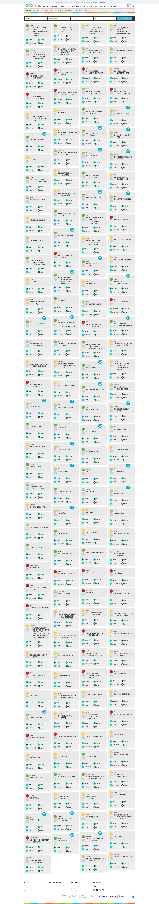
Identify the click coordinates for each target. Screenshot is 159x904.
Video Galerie (74, 888)
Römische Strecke (94, 695)
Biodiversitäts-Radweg (121, 555)
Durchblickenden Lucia (38, 589)
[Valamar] (102, 896)
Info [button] (114, 6)
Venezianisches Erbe (123, 856)
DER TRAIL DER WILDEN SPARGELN (67, 154)
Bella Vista (36, 568)
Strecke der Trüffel (123, 714)
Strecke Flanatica (38, 507)
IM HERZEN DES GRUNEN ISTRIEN (121, 388)
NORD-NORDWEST (122, 302)
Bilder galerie (74, 890)
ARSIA (89, 593)
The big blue (92, 532)
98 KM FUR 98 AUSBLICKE (36, 385)
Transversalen (45, 10)
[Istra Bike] (33, 4)
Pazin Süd (91, 756)
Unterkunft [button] (54, 6)
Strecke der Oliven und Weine (122, 655)
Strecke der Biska (122, 694)
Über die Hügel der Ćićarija (38, 656)
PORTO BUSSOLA (93, 197)
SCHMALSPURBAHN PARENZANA (94, 112)
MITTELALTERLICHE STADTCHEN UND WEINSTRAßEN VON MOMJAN (94, 30)
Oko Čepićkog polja (123, 634)
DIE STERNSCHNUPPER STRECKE (123, 158)
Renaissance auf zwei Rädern (38, 861)
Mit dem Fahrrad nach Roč (38, 676)
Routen (26, 882)
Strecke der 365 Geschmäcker (93, 325)
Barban (34, 798)
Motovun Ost (37, 737)
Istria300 (51, 887)
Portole (35, 695)
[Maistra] (82, 896)
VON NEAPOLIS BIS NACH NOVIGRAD (94, 52)
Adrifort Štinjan (38, 447)
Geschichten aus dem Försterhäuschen (66, 324)
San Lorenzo (36, 778)
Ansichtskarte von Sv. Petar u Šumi (95, 777)
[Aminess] (64, 896)
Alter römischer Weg (122, 136)
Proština (91, 512)
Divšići (62, 513)
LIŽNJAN (90, 492)
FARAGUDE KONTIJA (122, 239)
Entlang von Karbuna (64, 820)
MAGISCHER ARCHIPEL (39, 240)
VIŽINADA (62, 113)
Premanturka (93, 452)
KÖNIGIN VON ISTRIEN (39, 608)
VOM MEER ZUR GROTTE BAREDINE (38, 181)
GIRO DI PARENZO (37, 200)
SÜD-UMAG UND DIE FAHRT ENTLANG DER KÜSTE (67, 29)
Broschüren (73, 885)
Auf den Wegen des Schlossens (94, 840)
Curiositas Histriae (39, 527)
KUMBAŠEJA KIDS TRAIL (95, 389)
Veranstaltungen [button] (66, 6)
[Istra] (131, 896)
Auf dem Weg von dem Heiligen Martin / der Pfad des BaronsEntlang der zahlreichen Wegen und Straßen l (39, 633)
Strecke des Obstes (67, 736)
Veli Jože (118, 734)
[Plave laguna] (92, 896)
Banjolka (119, 471)
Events (50, 885)
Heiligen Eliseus (65, 407)
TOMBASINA (36, 717)
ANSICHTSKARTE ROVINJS (37, 303)
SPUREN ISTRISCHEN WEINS (66, 214)
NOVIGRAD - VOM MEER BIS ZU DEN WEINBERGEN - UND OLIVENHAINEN (38, 55)
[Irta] (72, 896)
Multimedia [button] (78, 6)
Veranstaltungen (55, 882)
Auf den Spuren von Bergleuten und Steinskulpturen (67, 616)
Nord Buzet (120, 674)
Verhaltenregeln (78, 10)
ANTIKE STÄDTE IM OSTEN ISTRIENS (94, 614)
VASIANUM (35, 406)
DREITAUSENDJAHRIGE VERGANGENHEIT (123, 345)
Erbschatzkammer (122, 260)
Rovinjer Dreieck (93, 304)
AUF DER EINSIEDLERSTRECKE (122, 282)
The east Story (121, 533)
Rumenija (35, 820)
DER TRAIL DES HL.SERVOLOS (92, 176)
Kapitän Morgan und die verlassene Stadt (66, 366)
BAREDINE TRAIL (37, 139)
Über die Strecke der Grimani (95, 860)
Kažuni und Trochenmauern (38, 488)
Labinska (91, 431)
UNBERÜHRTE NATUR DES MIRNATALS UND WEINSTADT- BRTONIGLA (67, 52)
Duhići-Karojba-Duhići (93, 798)
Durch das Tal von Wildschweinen (67, 697)
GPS (52, 10)
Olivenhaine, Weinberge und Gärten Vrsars (37, 262)
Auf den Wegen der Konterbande (94, 634)
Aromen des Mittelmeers (36, 345)
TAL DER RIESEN (121, 219)
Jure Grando (120, 795)
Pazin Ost (63, 756)
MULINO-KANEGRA (122, 113)
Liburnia (118, 573)
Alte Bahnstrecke (94, 736)
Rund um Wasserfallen (121, 776)
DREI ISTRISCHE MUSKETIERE (36, 77)
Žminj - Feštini (92, 817)
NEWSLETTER (97, 882)
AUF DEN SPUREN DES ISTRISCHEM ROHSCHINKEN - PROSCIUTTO (95, 220)
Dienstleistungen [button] (105, 6)
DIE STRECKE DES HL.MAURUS (65, 174)
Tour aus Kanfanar (67, 385)
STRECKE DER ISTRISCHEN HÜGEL (122, 92)
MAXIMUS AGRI (36, 160)
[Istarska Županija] (118, 896)
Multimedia (74, 882)
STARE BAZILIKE (65, 491)
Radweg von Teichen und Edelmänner (123, 614)
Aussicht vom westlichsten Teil (94, 92)
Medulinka (35, 467)
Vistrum (62, 301)
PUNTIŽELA (63, 427)
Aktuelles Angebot (91, 6)
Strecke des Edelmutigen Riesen (123, 324)
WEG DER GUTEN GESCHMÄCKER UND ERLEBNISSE (38, 118)
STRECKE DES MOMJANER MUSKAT (94, 72)
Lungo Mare (36, 426)
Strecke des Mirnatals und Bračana (93, 717)
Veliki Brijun (64, 449)
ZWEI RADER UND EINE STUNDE (67, 345)
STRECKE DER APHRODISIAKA (37, 97)
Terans (90, 573)
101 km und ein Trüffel (65, 256)
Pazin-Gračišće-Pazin (65, 798)
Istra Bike (120, 900)
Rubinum (90, 284)
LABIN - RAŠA (64, 594)
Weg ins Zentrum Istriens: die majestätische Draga (122, 367)
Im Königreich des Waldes (94, 265)
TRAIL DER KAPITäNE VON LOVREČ (66, 194)
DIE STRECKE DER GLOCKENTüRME (121, 178)
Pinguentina (64, 676)
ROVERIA (62, 840)
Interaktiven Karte (75, 887)
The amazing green (95, 552)
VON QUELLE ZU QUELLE (65, 73)
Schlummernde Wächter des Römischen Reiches (94, 346)
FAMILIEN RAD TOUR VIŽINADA (94, 134)
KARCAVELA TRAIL (65, 235)
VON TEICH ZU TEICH (66, 776)
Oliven (90, 472)
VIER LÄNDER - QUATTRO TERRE (121, 72)
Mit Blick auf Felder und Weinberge (67, 636)
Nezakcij (118, 493)
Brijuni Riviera (64, 533)
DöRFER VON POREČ (122, 199)
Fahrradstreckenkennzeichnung (63, 10)
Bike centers (36, 10)
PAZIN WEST (36, 758)
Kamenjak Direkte (66, 554)
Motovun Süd (121, 755)
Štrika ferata (93, 367)
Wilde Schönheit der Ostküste (39, 841)
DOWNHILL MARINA (122, 593)
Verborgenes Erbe (38, 324)
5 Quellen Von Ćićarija (65, 717)
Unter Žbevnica (65, 655)
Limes (33, 282)
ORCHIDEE (63, 471)
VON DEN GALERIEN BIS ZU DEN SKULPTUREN (67, 93)
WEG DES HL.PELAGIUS (123, 51)
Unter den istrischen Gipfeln (94, 654)
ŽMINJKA (118, 836)
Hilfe (85, 10)
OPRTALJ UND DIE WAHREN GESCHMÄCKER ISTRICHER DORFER (122, 30)
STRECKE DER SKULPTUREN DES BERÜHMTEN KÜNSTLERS (65, 280)
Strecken (28, 10)
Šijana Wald (120, 429)
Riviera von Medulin (123, 449)
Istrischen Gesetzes (67, 574)
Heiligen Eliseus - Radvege (122, 410)
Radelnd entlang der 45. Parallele (38, 365)
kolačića (94, 2)
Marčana (119, 513)
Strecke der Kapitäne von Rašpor (92, 675)
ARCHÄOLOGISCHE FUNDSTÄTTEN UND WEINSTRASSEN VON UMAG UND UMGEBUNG (38, 31)
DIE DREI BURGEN (37, 220)
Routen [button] (45, 6)
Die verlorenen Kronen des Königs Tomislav (123, 817)
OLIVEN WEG (91, 155)
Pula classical (37, 547)
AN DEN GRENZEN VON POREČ (67, 134)
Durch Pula (92, 410)
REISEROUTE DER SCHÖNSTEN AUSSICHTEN (93, 242)
